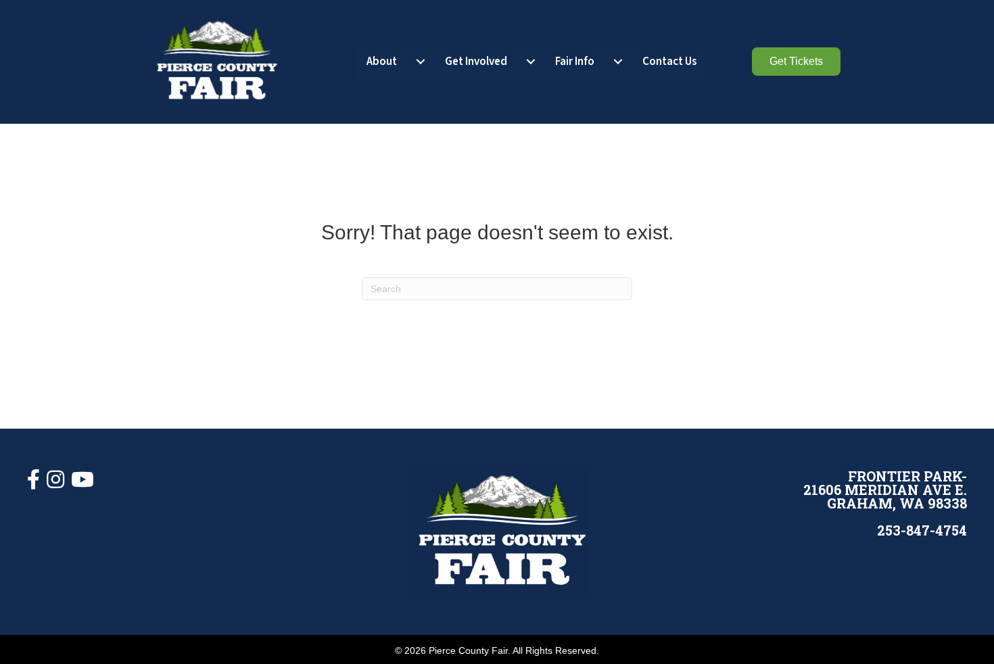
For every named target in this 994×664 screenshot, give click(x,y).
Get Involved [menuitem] (476, 61)
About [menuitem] (381, 61)
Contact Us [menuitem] (669, 61)
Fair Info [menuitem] (574, 61)
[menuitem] (420, 61)
